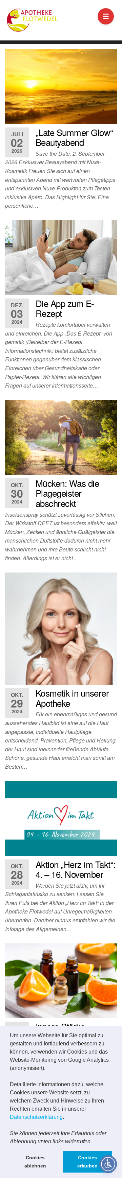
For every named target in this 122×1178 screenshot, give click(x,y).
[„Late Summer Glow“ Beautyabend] (61, 86)
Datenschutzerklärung (36, 1117)
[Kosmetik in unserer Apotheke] (61, 629)
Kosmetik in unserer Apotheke (72, 697)
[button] (94, 1142)
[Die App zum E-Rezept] (61, 257)
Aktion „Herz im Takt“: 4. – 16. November (76, 869)
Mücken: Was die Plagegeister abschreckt (67, 493)
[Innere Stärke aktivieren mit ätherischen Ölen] (61, 980)
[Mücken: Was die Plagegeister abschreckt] (61, 437)
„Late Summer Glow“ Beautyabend (74, 137)
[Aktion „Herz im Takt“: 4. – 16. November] (61, 818)
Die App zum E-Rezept (65, 308)
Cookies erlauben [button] (87, 1161)
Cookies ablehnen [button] (35, 1161)
